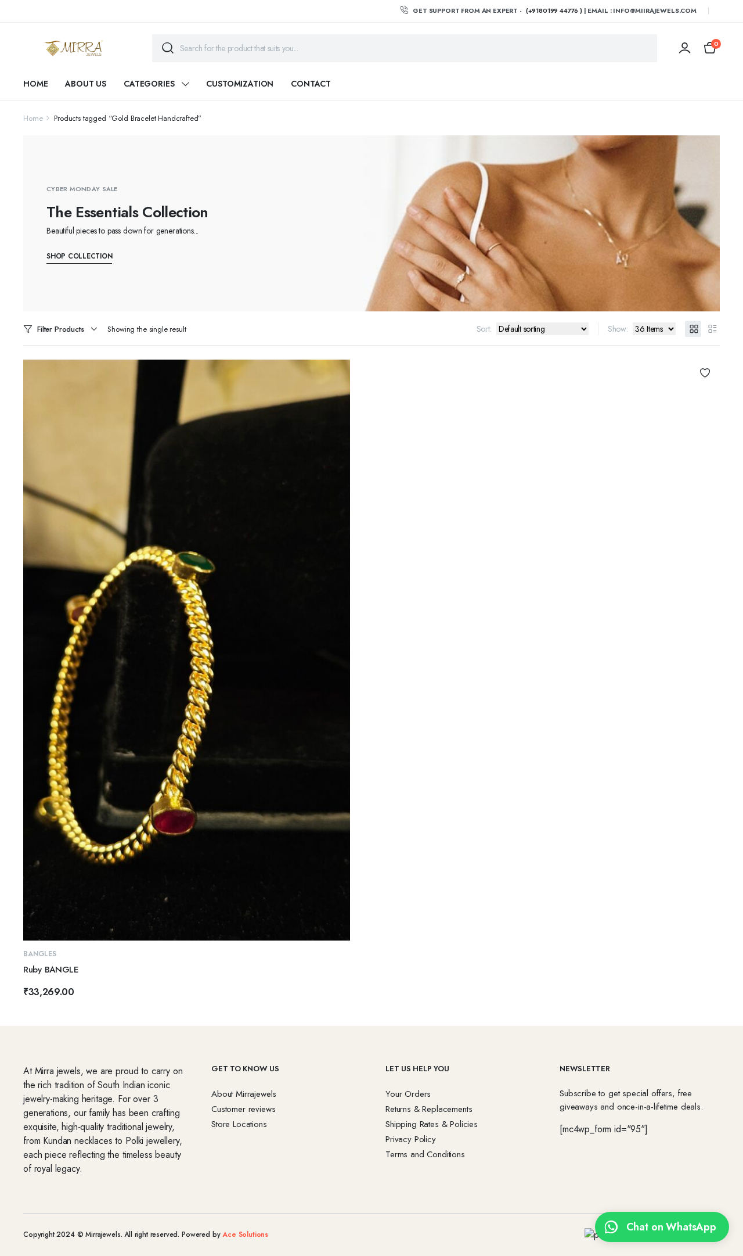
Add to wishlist (705, 372)
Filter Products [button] (60, 329)
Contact (311, 83)
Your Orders (408, 1094)
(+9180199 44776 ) (554, 10)
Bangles (39, 954)
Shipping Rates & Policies (431, 1124)
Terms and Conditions (425, 1154)
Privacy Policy (410, 1139)
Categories (149, 83)
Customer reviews (243, 1109)
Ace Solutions (245, 1234)
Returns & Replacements (428, 1109)
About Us (85, 83)
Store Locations (239, 1124)
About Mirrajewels (243, 1094)
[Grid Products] (693, 329)
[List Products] (712, 329)
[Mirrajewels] (79, 48)
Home (35, 83)
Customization (239, 83)
